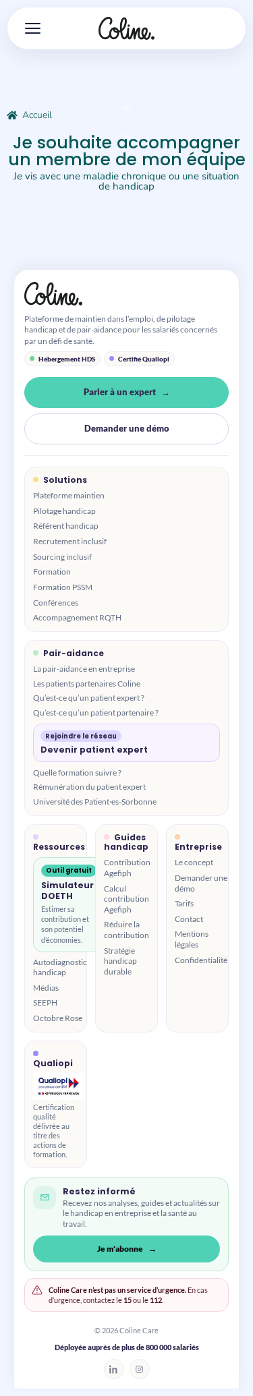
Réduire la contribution (126, 929)
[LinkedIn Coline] (114, 1369)
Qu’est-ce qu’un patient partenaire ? (96, 712)
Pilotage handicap (64, 511)
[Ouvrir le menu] (28, 28)
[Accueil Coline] (126, 28)
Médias (46, 988)
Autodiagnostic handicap (60, 967)
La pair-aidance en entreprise (84, 669)
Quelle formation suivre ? (77, 772)
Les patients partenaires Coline (86, 683)
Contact (189, 919)
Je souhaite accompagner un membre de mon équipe (127, 151)
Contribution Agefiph (127, 867)
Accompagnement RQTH (77, 617)
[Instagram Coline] (140, 1369)
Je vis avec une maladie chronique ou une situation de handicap (126, 181)
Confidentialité (201, 960)
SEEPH (45, 1002)
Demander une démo (126, 428)
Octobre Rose (57, 1018)
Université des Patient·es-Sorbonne (95, 801)
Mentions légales (191, 939)
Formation (52, 571)
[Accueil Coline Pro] (126, 294)
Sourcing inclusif (62, 557)
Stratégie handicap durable (120, 961)
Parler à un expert (120, 391)
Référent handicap (66, 526)
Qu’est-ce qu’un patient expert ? (88, 698)
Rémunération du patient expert (89, 787)
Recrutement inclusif (70, 541)
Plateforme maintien (69, 495)
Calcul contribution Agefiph (126, 898)
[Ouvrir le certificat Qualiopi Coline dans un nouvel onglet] (58, 1086)
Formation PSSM (62, 587)
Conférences (55, 603)
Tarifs (184, 903)
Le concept (194, 862)
